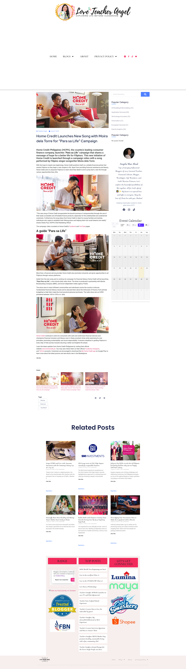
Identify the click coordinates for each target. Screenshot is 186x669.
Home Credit (40, 336)
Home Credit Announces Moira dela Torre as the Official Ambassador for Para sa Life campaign (47, 388)
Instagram (95, 349)
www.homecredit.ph (49, 349)
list (148, 225)
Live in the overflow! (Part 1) (89, 575)
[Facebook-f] (129, 56)
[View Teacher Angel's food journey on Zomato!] (62, 591)
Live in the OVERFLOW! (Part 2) (91, 581)
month (142, 225)
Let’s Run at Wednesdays (88, 587)
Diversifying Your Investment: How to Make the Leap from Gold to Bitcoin (123, 519)
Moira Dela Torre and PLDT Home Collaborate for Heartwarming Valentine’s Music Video (95, 388)
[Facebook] (124, 209)
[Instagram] (129, 209)
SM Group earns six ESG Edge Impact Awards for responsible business (91, 464)
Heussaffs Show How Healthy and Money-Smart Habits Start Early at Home (60, 519)
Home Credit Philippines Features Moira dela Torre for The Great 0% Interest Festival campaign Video (71, 388)
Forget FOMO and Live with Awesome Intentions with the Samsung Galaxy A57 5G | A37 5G (60, 465)
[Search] (145, 94)
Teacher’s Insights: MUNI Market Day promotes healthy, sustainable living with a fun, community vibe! (92, 638)
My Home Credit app (89, 351)
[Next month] (117, 223)
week (135, 225)
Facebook (72, 226)
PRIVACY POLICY (104, 56)
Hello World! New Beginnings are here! (93, 569)
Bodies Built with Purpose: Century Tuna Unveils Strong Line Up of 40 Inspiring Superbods (92, 520)
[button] (95, 398)
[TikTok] (134, 209)
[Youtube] (136, 56)
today (114, 226)
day (129, 225)
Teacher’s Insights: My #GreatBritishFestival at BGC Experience (90, 619)
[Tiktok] (132, 56)
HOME (53, 56)
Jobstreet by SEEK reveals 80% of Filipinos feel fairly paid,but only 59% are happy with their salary (125, 465)
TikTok (41, 351)
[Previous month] (113, 223)
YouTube (82, 226)
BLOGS (67, 56)
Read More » (49, 491)
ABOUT (84, 56)
